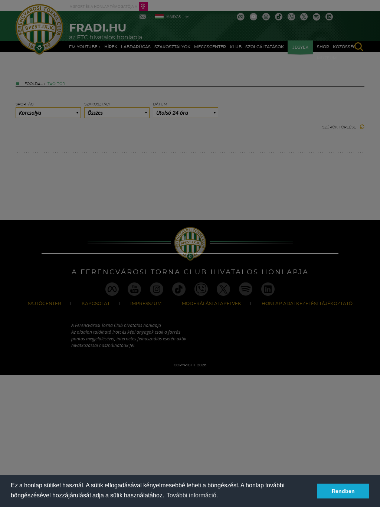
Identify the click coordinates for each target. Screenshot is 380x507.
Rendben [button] (343, 491)
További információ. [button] (192, 495)
